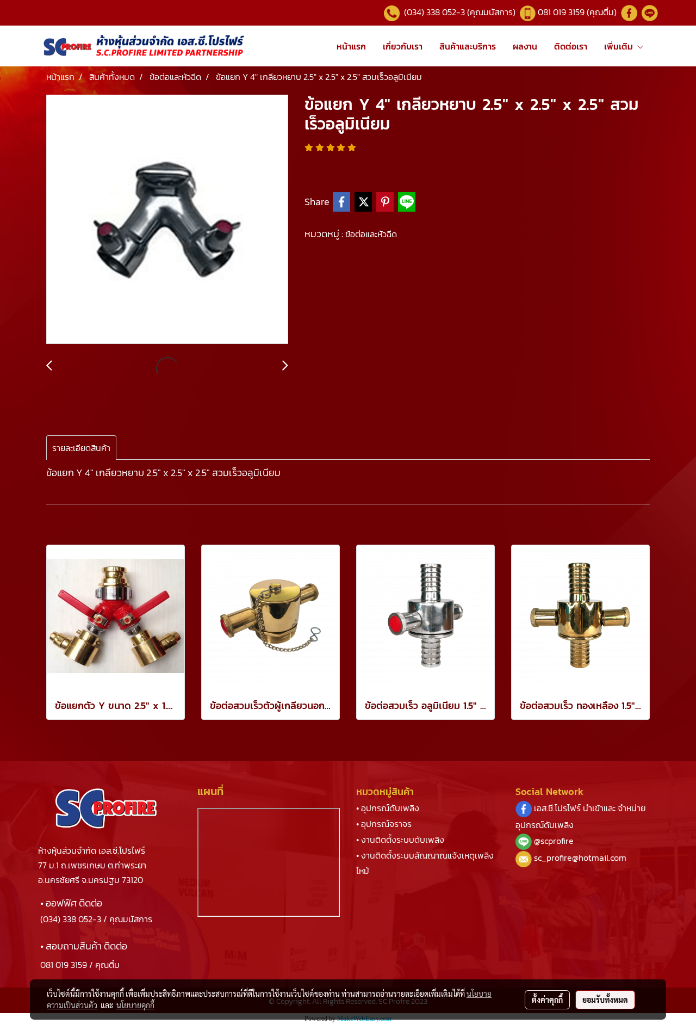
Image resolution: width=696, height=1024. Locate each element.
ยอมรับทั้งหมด (605, 999)
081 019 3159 (63, 964)
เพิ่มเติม (620, 46)
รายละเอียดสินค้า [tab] (81, 447)
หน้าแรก (351, 46)
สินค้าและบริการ (467, 46)
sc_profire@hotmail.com (580, 857)
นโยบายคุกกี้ (135, 1005)
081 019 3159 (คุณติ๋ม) (578, 11)
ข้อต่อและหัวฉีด (371, 233)
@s (539, 840)
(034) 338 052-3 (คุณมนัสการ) (458, 11)
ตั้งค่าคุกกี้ (547, 999)
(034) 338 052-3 (70, 919)
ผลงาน (525, 46)
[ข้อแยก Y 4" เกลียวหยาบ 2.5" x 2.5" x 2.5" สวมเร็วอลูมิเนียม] (167, 219)
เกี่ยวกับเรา (402, 46)
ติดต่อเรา (570, 46)
